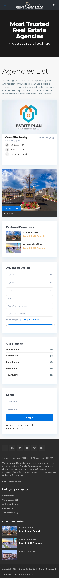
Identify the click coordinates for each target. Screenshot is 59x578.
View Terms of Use (11, 481)
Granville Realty (16, 137)
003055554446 (17, 149)
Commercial (12, 355)
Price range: (12, 320)
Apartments (12, 349)
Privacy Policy (26, 574)
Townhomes (13, 375)
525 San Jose (11, 213)
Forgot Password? (14, 428)
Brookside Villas (32, 244)
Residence (11, 368)
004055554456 (17, 145)
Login (29, 417)
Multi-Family (12, 362)
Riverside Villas (27, 551)
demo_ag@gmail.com (21, 154)
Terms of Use (9, 574)
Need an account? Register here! (21, 425)
